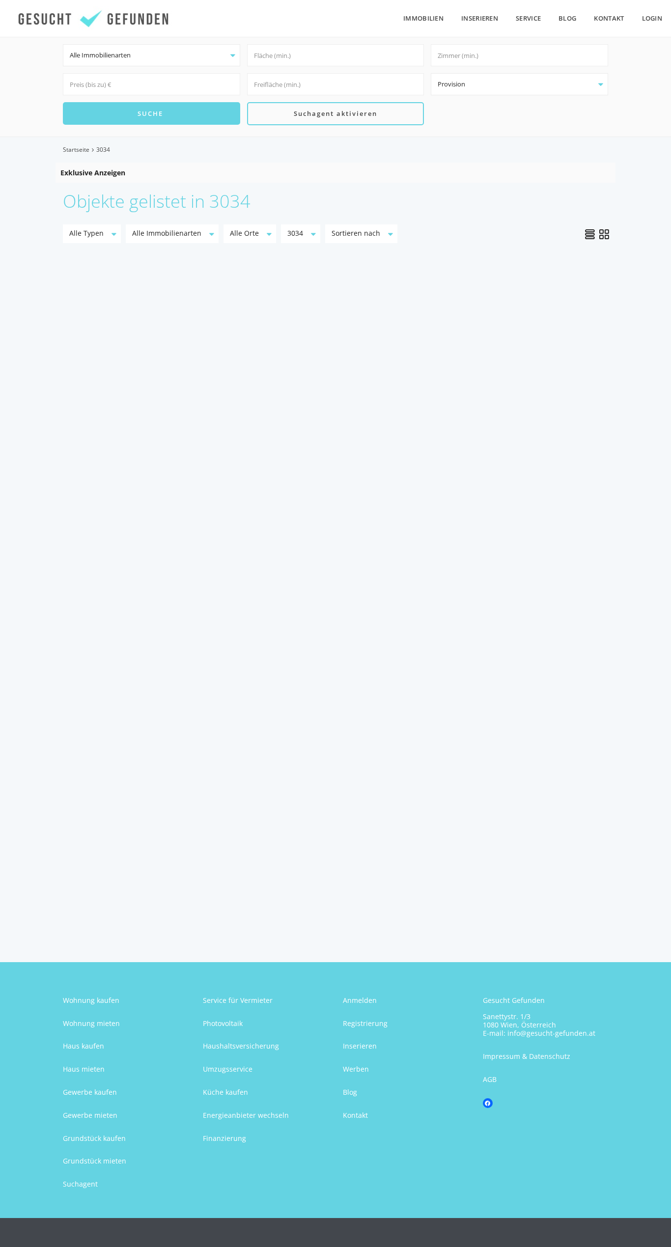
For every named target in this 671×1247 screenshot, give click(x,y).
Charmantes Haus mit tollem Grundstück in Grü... (144, 447)
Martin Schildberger (124, 568)
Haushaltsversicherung (241, 1046)
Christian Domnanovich (502, 568)
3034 (79, 487)
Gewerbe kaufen (90, 1092)
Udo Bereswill (303, 913)
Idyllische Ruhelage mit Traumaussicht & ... (520, 438)
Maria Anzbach (111, 487)
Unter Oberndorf (114, 832)
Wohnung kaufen (91, 1000)
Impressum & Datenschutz (526, 1056)
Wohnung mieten (91, 1023)
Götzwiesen (293, 832)
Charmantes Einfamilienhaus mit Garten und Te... (323, 447)
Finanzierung (224, 1138)
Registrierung (365, 1023)
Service (528, 18)
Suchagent (80, 1184)
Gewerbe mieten (90, 1115)
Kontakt (609, 18)
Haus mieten (84, 1069)
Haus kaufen (83, 1046)
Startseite (76, 149)
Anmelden (360, 1000)
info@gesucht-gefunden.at (551, 1033)
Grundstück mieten (94, 1160)
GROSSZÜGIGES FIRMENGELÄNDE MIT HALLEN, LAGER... (143, 793)
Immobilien (423, 18)
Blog (567, 18)
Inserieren (479, 18)
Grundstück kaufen (94, 1138)
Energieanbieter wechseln (246, 1115)
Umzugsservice (227, 1069)
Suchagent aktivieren (335, 113)
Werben (356, 1069)
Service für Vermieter (238, 1000)
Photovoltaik (223, 1023)
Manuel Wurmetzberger (130, 913)
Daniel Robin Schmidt (313, 568)
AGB (490, 1079)
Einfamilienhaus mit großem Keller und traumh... (323, 793)
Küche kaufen (225, 1092)
